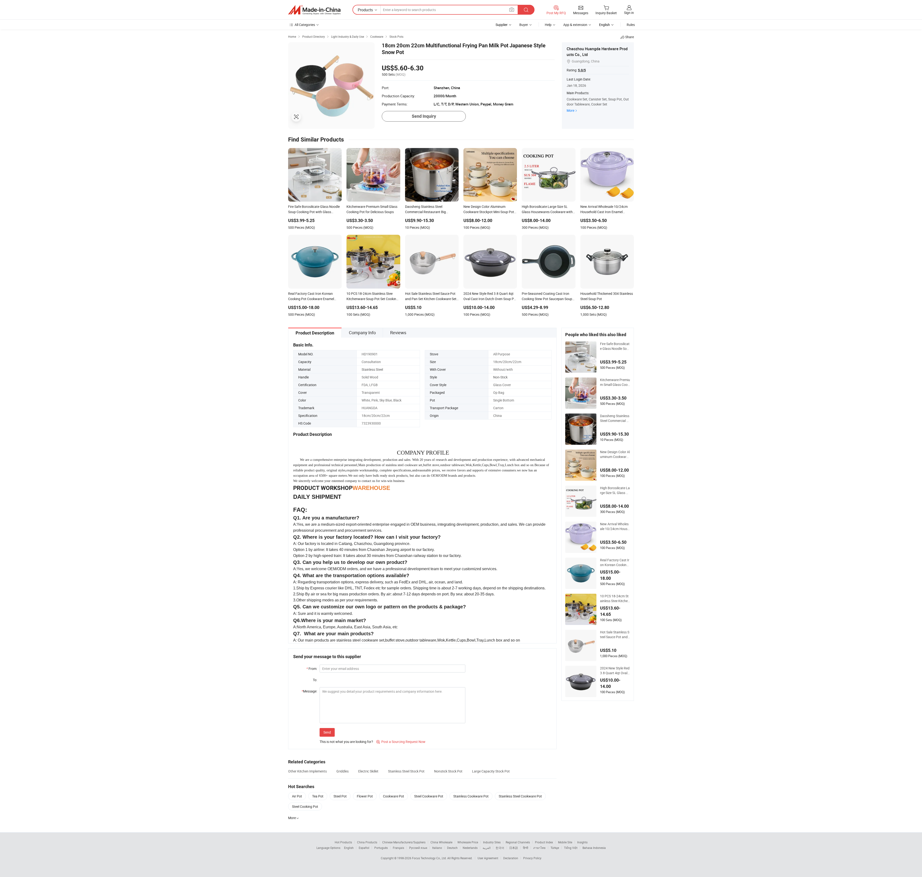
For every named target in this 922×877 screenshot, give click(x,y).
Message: (309, 691)
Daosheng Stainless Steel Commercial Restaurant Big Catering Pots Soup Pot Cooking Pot (615, 418)
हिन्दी (525, 848)
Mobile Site (565, 842)
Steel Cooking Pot (305, 806)
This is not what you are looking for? (346, 741)
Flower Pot (365, 796)
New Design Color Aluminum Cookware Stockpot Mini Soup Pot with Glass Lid (615, 454)
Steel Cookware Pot (428, 796)
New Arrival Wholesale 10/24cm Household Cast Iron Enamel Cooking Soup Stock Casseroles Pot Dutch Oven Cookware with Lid (615, 526)
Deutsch (452, 848)
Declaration (510, 858)
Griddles (342, 771)
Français (398, 848)
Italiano (437, 848)
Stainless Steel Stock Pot (406, 771)
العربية (487, 848)
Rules (631, 24)
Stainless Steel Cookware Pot (520, 796)
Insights (582, 842)
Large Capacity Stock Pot (491, 771)
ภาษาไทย (539, 848)
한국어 (500, 848)
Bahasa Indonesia (594, 848)
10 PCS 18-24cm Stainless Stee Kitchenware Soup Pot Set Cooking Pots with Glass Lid (615, 598)
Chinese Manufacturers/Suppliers (403, 842)
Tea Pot (317, 796)
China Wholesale (441, 842)
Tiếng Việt (570, 848)
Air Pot (297, 796)
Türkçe (555, 848)
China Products (367, 842)
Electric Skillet (368, 771)
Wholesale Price (467, 842)
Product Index (544, 842)
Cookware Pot (393, 796)
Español (364, 848)
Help (548, 24)
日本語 (513, 848)
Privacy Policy (532, 858)
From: (311, 668)
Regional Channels (518, 842)
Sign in (629, 12)
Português (381, 848)
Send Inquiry (424, 116)
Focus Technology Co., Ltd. (429, 858)
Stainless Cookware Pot (471, 796)
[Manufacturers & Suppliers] (314, 10)
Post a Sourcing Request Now (400, 741)
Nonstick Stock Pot (448, 771)
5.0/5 (582, 70)
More (570, 110)
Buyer (523, 24)
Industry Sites (492, 842)
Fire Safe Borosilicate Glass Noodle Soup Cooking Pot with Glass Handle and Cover (615, 346)
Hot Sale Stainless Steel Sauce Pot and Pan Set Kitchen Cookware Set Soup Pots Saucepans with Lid (615, 634)
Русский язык (418, 848)
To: (315, 680)
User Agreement (488, 858)
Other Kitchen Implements (307, 771)
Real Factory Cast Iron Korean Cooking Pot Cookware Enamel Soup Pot (614, 562)
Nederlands (470, 848)
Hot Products (343, 842)
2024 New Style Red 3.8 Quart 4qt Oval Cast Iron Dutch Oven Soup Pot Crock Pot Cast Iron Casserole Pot (615, 670)
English (349, 848)
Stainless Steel (372, 369)
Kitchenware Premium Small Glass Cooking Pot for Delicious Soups (615, 382)
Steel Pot (340, 796)
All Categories (305, 24)
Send (327, 732)
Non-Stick (500, 377)
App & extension (575, 24)
